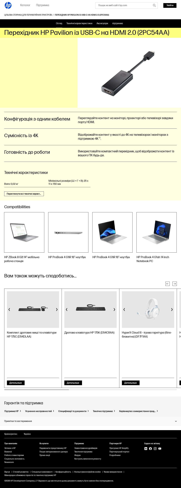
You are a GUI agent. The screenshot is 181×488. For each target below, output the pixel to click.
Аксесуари (102, 23)
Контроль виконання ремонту (87, 459)
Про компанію (10, 443)
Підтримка (79, 443)
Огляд (59, 23)
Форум (77, 455)
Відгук (7, 472)
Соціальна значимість (14, 459)
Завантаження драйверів (85, 448)
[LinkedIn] (145, 449)
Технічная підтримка (83, 452)
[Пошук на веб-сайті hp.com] (154, 5)
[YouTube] (159, 449)
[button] (167, 284)
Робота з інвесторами (14, 455)
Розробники (114, 455)
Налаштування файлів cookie (87, 472)
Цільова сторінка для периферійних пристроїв (28, 15)
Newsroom (9, 462)
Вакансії (8, 452)
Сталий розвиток (21, 472)
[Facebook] (150, 449)
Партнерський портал (119, 452)
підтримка (117, 23)
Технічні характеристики (79, 23)
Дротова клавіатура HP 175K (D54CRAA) (89, 332)
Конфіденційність (63, 472)
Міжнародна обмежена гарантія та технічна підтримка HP (30, 475)
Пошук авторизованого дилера (53, 452)
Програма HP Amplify (119, 448)
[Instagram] (155, 449)
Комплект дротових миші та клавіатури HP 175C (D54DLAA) (31, 334)
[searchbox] (123, 5)
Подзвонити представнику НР (52, 448)
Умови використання (113, 472)
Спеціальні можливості (42, 472)
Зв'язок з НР (10, 448)
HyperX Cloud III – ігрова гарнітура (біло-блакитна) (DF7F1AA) (147, 334)
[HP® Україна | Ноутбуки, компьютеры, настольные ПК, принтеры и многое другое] (8, 5)
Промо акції (44, 455)
